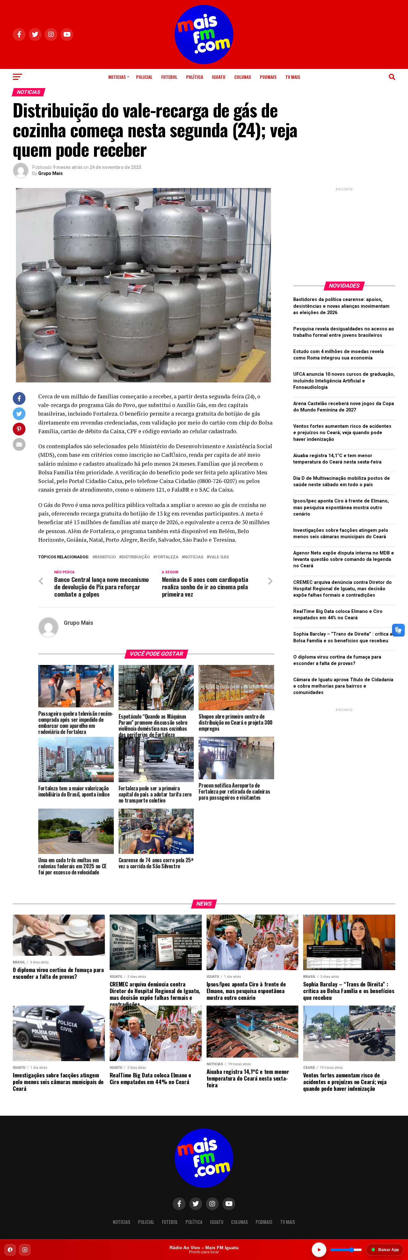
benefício (105, 557)
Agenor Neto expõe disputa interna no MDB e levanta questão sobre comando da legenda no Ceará (343, 559)
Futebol (169, 76)
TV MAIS (292, 76)
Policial (144, 76)
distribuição (135, 557)
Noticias (117, 76)
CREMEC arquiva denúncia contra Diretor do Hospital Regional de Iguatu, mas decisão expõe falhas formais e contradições (342, 589)
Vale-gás (219, 557)
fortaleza (167, 557)
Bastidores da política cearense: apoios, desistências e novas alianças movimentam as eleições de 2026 (341, 306)
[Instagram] (25, 1250)
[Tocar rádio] (319, 1249)
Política (194, 76)
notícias (193, 557)
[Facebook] (10, 1250)
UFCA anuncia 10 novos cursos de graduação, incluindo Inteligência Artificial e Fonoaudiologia (344, 381)
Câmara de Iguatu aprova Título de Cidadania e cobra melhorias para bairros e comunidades (343, 686)
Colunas (242, 76)
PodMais (268, 76)
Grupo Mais (50, 173)
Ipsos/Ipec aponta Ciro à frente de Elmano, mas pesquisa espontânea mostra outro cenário (341, 507)
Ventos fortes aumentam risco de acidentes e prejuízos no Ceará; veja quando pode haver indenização (342, 433)
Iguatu (218, 76)
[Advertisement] (344, 232)
